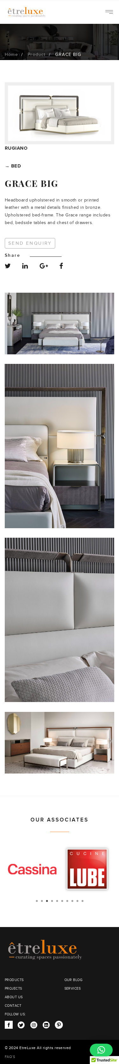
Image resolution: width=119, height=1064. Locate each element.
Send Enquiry (30, 243)
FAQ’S (10, 1057)
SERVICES (72, 988)
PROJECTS (13, 988)
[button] (101, 1050)
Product (36, 54)
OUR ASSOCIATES (59, 820)
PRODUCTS (14, 980)
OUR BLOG (73, 980)
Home (11, 54)
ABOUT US (14, 997)
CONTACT (13, 1006)
